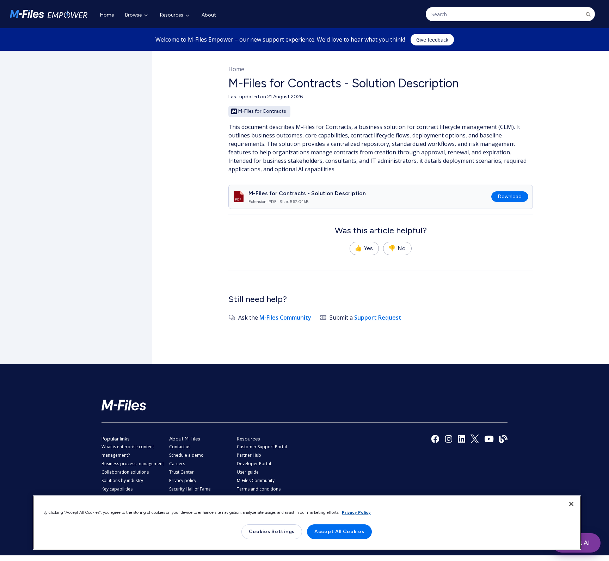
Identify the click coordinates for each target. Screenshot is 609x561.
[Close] (571, 504)
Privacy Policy (356, 512)
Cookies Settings (272, 532)
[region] (307, 522)
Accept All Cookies (339, 532)
